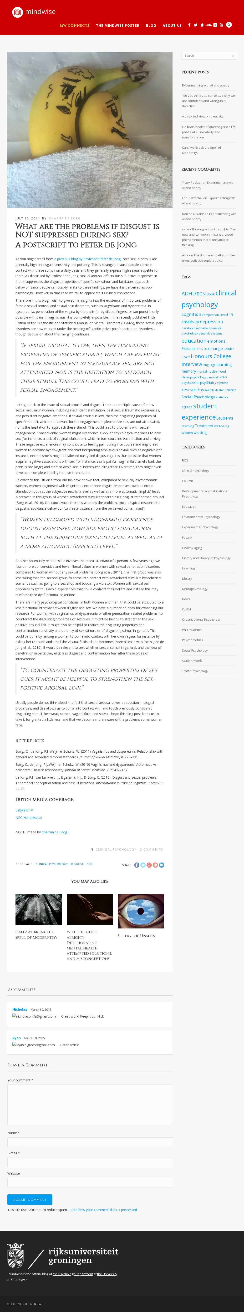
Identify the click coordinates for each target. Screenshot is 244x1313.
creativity (190, 321)
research (191, 389)
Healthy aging (192, 548)
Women (187, 433)
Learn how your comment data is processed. (103, 1209)
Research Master (212, 390)
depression (211, 321)
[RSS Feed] (221, 25)
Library (187, 578)
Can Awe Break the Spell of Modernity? (36, 934)
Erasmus (189, 348)
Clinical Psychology (116, 849)
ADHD (189, 293)
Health (186, 357)
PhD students (192, 630)
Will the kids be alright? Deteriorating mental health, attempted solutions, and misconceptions (89, 945)
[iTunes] (202, 25)
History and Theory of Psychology (206, 558)
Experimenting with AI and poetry (205, 85)
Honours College (211, 356)
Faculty (187, 537)
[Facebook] (189, 25)
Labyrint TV (24, 810)
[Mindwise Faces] (215, 25)
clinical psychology (52, 864)
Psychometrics (192, 640)
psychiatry (208, 382)
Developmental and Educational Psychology (205, 493)
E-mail (13, 1153)
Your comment (20, 1080)
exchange (214, 348)
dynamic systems (211, 333)
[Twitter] (196, 25)
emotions (216, 341)
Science (230, 390)
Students (225, 418)
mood (222, 371)
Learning (188, 568)
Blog (151, 25)
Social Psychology (198, 397)
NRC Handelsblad (28, 817)
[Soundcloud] (209, 25)
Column (187, 481)
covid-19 (226, 314)
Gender (229, 349)
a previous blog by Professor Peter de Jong (87, 259)
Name (13, 1132)
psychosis (222, 383)
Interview (192, 364)
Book (210, 294)
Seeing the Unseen (136, 935)
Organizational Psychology (201, 619)
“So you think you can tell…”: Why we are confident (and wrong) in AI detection (208, 100)
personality (214, 377)
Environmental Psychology (201, 517)
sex (89, 864)
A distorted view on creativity (203, 116)
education (194, 340)
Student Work (192, 661)
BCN (201, 294)
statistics (222, 397)
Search (229, 25)
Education (189, 506)
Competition (210, 315)
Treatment (204, 425)
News (186, 599)
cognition (191, 314)
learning (224, 364)
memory (189, 371)
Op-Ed (186, 609)
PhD (224, 377)
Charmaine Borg (65, 218)
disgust (77, 864)
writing (200, 432)
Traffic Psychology (195, 671)
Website (13, 1173)
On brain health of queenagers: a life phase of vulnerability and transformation (209, 132)
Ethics (200, 349)
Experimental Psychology (200, 527)
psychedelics (190, 383)
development (191, 328)
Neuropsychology (194, 377)
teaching (188, 426)
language (209, 365)
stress (187, 407)
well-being (221, 426)
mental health (207, 371)
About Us (172, 25)
